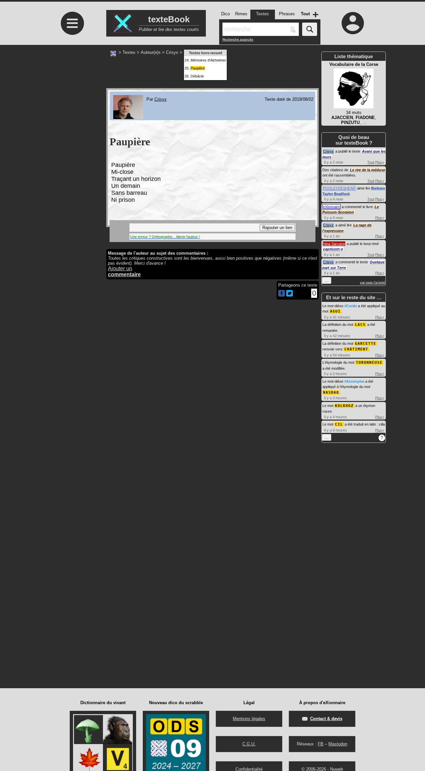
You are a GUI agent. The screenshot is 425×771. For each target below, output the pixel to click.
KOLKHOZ (344, 406)
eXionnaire (331, 207)
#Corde (350, 306)
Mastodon (337, 743)
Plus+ (379, 162)
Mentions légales (249, 718)
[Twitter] (289, 295)
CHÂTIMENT (356, 349)
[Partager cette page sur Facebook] (281, 294)
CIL (339, 424)
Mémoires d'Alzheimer (208, 60)
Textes (129, 52)
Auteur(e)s (151, 52)
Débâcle (197, 76)
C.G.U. (249, 743)
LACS (360, 324)
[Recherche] (309, 29)
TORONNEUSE (369, 362)
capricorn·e (333, 249)
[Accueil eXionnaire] (113, 53)
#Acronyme (354, 381)
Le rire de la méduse (367, 170)
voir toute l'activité (372, 282)
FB (320, 743)
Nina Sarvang (334, 244)
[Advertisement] (71, 100)
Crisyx (172, 52)
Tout (370, 162)
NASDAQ (331, 392)
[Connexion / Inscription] (353, 23)
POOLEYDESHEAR (339, 188)
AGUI (335, 311)
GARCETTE (365, 343)
